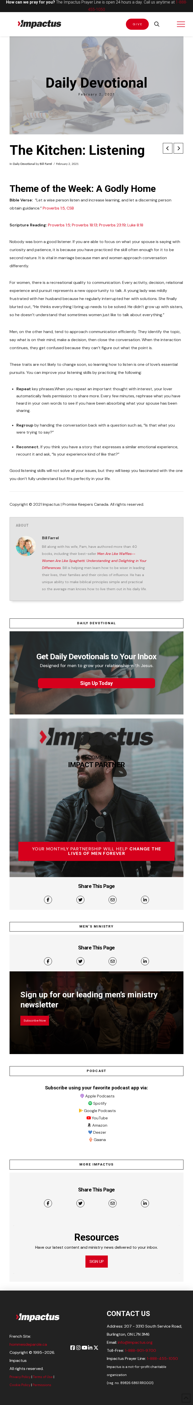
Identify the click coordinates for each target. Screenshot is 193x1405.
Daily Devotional (24, 163)
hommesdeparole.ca (28, 1344)
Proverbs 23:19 (112, 225)
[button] (157, 24)
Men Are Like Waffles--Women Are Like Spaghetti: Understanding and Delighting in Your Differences (94, 560)
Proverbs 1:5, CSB (58, 208)
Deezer (99, 1132)
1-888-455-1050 (162, 1358)
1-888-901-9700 (140, 1350)
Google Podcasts (100, 1110)
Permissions (42, 1385)
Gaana (100, 1139)
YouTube (100, 1118)
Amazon (99, 1125)
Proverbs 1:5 (59, 225)
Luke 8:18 (135, 225)
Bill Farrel (46, 163)
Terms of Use (43, 1377)
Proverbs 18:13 (84, 225)
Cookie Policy (20, 1385)
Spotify (100, 1103)
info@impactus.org (135, 1342)
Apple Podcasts (100, 1096)
